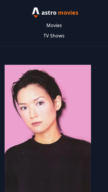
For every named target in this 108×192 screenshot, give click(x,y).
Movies (54, 25)
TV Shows (54, 36)
